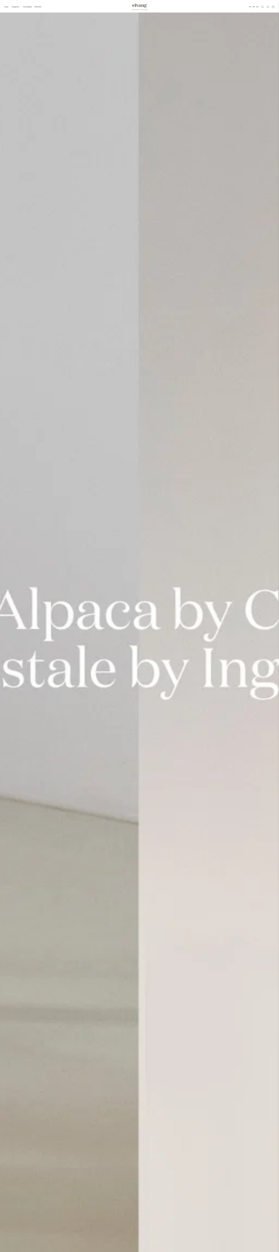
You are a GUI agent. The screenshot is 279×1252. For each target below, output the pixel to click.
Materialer (37, 7)
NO (254, 7)
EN (250, 7)
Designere (15, 7)
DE (257, 7)
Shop (6, 7)
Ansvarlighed (27, 7)
